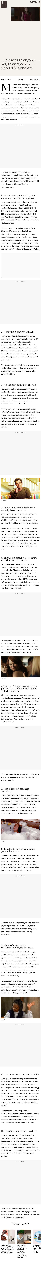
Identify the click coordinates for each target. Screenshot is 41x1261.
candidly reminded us (9, 105)
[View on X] (20, 265)
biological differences (9, 231)
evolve (18, 240)
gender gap (20, 217)
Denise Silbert (12, 570)
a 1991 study (25, 926)
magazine (10, 807)
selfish (26, 117)
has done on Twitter (31, 249)
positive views (6, 864)
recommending (7, 339)
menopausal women (27, 409)
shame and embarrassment (11, 108)
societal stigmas (26, 231)
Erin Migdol (7, 80)
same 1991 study (15, 1111)
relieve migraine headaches (11, 421)
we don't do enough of (22, 652)
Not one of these (13, 964)
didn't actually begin (24, 973)
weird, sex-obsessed (9, 117)
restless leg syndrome (28, 810)
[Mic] (4, 4)
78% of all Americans (9, 214)
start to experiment (32, 99)
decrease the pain (21, 392)
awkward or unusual (13, 698)
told (30, 804)
